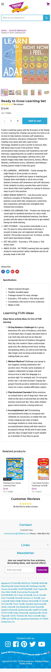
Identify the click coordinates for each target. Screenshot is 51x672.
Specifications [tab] (9, 280)
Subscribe (42, 570)
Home (3, 30)
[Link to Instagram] (8, 646)
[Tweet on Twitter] (8, 271)
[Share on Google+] (12, 271)
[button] (7, 104)
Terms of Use (25, 663)
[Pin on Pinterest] (17, 271)
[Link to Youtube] (42, 646)
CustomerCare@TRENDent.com (17, 534)
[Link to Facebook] (16, 646)
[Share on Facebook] (3, 271)
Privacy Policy (41, 661)
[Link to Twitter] (33, 646)
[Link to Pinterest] (24, 646)
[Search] (46, 18)
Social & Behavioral (17, 30)
